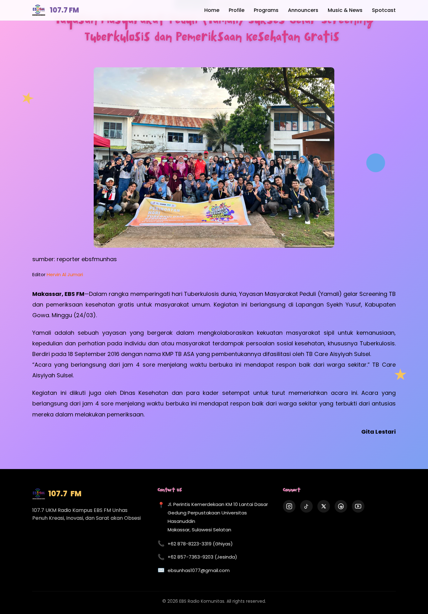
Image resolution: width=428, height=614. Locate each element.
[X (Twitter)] (323, 506)
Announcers (303, 10)
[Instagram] (289, 506)
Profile (236, 10)
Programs (266, 10)
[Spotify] (341, 506)
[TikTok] (306, 506)
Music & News (345, 10)
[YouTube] (358, 506)
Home (211, 10)
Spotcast (384, 10)
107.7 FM (64, 10)
